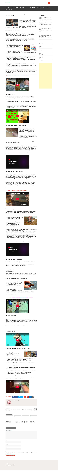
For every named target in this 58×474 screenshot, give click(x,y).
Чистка (10, 9)
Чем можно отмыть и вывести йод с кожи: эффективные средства (9, 422)
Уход (6, 9)
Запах (12, 7)
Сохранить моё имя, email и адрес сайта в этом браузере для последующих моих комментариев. (21, 453)
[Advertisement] (46, 76)
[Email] (33, 397)
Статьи (40, 53)
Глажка (7, 7)
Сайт (6, 447)
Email (7, 444)
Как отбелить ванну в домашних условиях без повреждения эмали (25, 422)
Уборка (48, 7)
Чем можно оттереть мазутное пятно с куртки (45, 24)
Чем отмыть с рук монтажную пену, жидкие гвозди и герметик (33, 422)
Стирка (38, 7)
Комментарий (8, 430)
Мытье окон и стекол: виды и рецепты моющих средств (17, 422)
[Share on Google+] (25, 397)
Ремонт (40, 50)
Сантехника (32, 7)
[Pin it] (28, 397)
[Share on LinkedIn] (30, 397)
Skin (51, 472)
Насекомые (21, 7)
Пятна (27, 7)
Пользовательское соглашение (10, 465)
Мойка (16, 7)
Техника (43, 7)
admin (17, 400)
